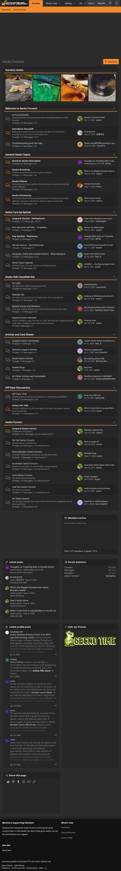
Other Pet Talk (20, 405)
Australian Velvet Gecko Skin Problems (101, 465)
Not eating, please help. (94, 358)
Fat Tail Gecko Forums (23, 440)
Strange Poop (90, 453)
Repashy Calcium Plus (93, 430)
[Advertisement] (60, 36)
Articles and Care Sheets (19, 334)
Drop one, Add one (92, 395)
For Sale (16, 283)
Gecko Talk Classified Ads (20, 276)
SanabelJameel (16, 631)
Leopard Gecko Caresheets (25, 340)
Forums (36, 3)
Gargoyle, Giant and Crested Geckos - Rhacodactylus (38, 253)
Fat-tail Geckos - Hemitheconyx (28, 244)
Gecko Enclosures (21, 195)
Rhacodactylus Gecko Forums (27, 451)
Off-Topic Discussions (17, 387)
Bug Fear (88, 367)
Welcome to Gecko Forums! (21, 108)
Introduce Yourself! (22, 128)
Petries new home (92, 183)
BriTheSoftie (101, 361)
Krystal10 (101, 145)
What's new (51, 3)
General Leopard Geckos (24, 349)
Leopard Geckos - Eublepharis (28, 218)
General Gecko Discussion (26, 160)
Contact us (5, 868)
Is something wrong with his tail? (98, 245)
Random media (14, 70)
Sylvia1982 (99, 398)
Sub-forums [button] (46, 434)
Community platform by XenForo (26, 861)
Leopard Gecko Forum (24, 428)
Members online (77, 517)
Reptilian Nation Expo (104, 310)
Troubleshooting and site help (27, 143)
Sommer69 (101, 287)
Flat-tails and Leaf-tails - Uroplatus (29, 227)
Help (41, 868)
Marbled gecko (90, 284)
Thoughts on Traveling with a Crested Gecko (32, 566)
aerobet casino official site (23, 724)
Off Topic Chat (19, 393)
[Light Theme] (110, 3)
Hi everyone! (89, 131)
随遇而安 (100, 134)
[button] (59, 3)
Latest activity (66, 837)
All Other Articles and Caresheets (28, 376)
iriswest (13, 659)
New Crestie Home (92, 198)
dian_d (98, 256)
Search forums (19, 9)
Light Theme (19, 865)
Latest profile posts (20, 626)
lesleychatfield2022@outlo (107, 378)
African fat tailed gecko (94, 227)
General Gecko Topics (17, 154)
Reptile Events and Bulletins (26, 306)
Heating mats (90, 320)
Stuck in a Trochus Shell (94, 117)
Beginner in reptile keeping (96, 501)
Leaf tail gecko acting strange (97, 488)
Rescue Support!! (91, 441)
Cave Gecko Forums (22, 475)
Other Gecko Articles (22, 358)
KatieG (99, 247)
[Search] (117, 3)
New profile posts (68, 832)
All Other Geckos (20, 498)
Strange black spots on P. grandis (98, 236)
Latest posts (16, 561)
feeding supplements (93, 349)
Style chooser (7, 865)
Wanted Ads (18, 294)
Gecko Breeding (21, 169)
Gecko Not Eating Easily (94, 253)
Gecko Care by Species (18, 212)
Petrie (99, 186)
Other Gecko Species (22, 262)
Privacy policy (31, 868)
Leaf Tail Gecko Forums (24, 486)
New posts (6, 9)
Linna (12, 681)
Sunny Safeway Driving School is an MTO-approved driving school (30, 636)
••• (56, 654)
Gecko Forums (13, 422)
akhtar (108, 163)
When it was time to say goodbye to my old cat (33, 610)
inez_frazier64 (101, 352)
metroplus (111, 575)
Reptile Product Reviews (24, 317)
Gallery (68, 3)
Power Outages (91, 476)
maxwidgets (100, 221)
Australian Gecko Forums (25, 463)
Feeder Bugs (18, 367)
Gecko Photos (19, 181)
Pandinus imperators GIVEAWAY (98, 376)
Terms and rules (18, 868)
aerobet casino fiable (41, 692)
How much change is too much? (98, 218)
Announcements (20, 114)
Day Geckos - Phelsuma (25, 236)
